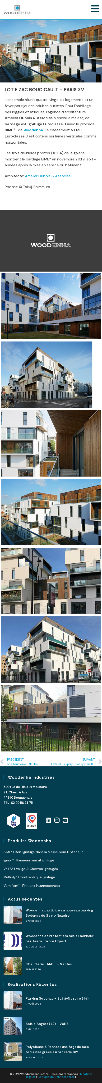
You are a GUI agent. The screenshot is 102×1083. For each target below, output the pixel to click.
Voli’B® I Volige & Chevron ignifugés (31, 869)
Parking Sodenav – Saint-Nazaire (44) (57, 998)
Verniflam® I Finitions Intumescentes (32, 885)
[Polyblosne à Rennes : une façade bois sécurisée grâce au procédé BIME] (13, 1051)
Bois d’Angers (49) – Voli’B (47, 1024)
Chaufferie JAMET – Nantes (49, 964)
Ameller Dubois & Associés (48, 175)
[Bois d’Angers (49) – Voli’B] (13, 1026)
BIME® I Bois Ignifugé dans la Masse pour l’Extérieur (43, 852)
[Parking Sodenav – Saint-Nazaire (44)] (13, 1000)
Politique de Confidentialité (55, 1077)
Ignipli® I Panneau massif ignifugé (29, 860)
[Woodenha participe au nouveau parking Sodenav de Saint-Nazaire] (13, 915)
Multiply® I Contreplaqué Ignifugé (29, 877)
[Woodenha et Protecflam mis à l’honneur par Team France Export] (13, 941)
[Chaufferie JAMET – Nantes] (13, 966)
